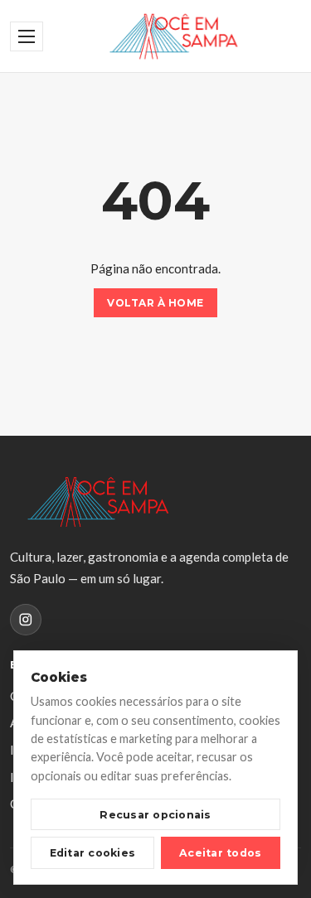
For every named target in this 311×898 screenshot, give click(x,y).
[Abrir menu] (26, 36)
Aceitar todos (220, 853)
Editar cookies (93, 853)
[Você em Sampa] (174, 36)
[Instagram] (25, 619)
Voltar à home (155, 303)
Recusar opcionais (155, 815)
